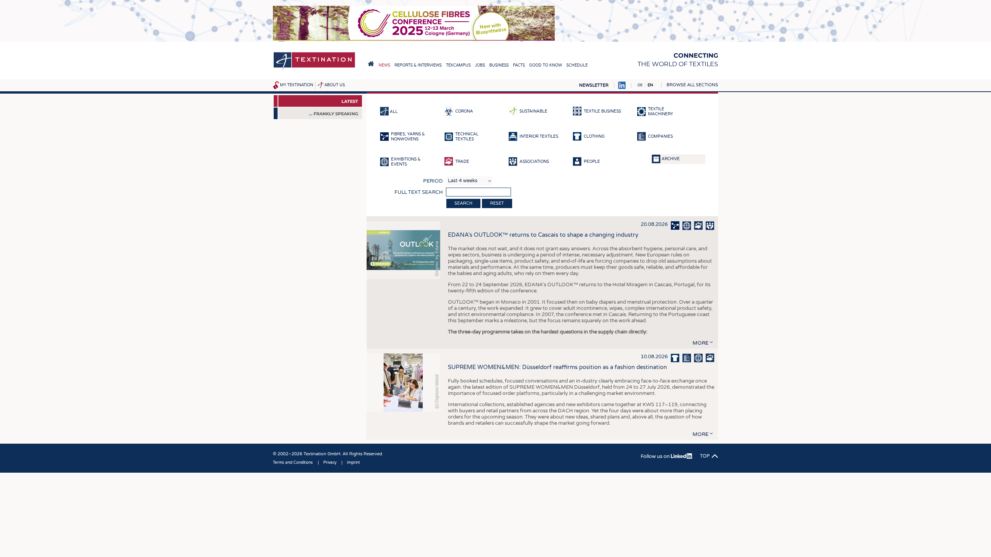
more (700, 343)
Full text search (418, 192)
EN (650, 85)
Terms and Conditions (293, 462)
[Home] (314, 69)
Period (433, 181)
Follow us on (656, 456)
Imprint (353, 462)
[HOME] (370, 64)
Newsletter (594, 85)
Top (705, 456)
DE (640, 85)
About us (334, 85)
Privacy (329, 462)
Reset (497, 203)
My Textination (296, 85)
